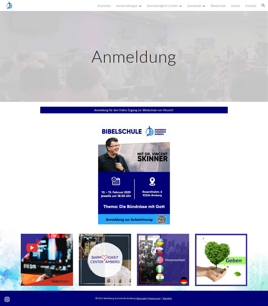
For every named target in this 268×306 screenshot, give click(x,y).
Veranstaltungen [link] (127, 5)
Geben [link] (235, 5)
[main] (134, 56)
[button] (263, 5)
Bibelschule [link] (218, 5)
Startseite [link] (104, 5)
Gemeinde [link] (194, 5)
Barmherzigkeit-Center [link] (162, 5)
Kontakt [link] (250, 5)
